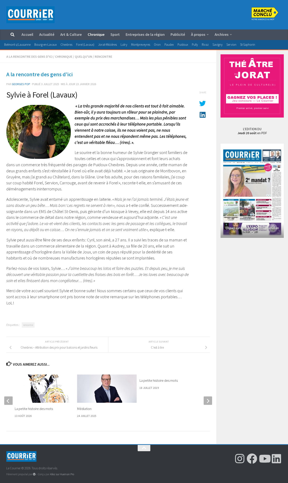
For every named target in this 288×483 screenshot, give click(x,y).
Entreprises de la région (145, 34)
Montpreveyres (140, 45)
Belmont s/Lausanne (17, 45)
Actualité (46, 34)
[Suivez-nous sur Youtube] (264, 458)
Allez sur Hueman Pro (62, 474)
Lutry (124, 45)
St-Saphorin (247, 45)
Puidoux (183, 45)
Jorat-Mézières (107, 45)
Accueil (27, 34)
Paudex (169, 45)
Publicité (178, 34)
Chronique (96, 34)
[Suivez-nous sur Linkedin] (276, 458)
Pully (195, 45)
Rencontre (103, 56)
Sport (115, 34)
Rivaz (205, 45)
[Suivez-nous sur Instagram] (239, 458)
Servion (231, 45)
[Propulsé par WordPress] (34, 474)
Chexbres (66, 45)
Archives (222, 34)
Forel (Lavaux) (85, 45)
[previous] (8, 400)
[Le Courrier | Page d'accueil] (30, 14)
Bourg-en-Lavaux (45, 45)
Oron (157, 45)
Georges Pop (21, 84)
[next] (208, 400)
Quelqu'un (83, 56)
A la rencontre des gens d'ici (29, 56)
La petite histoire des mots (158, 380)
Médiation (84, 408)
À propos (198, 34)
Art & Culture (71, 34)
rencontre (28, 324)
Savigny (218, 45)
